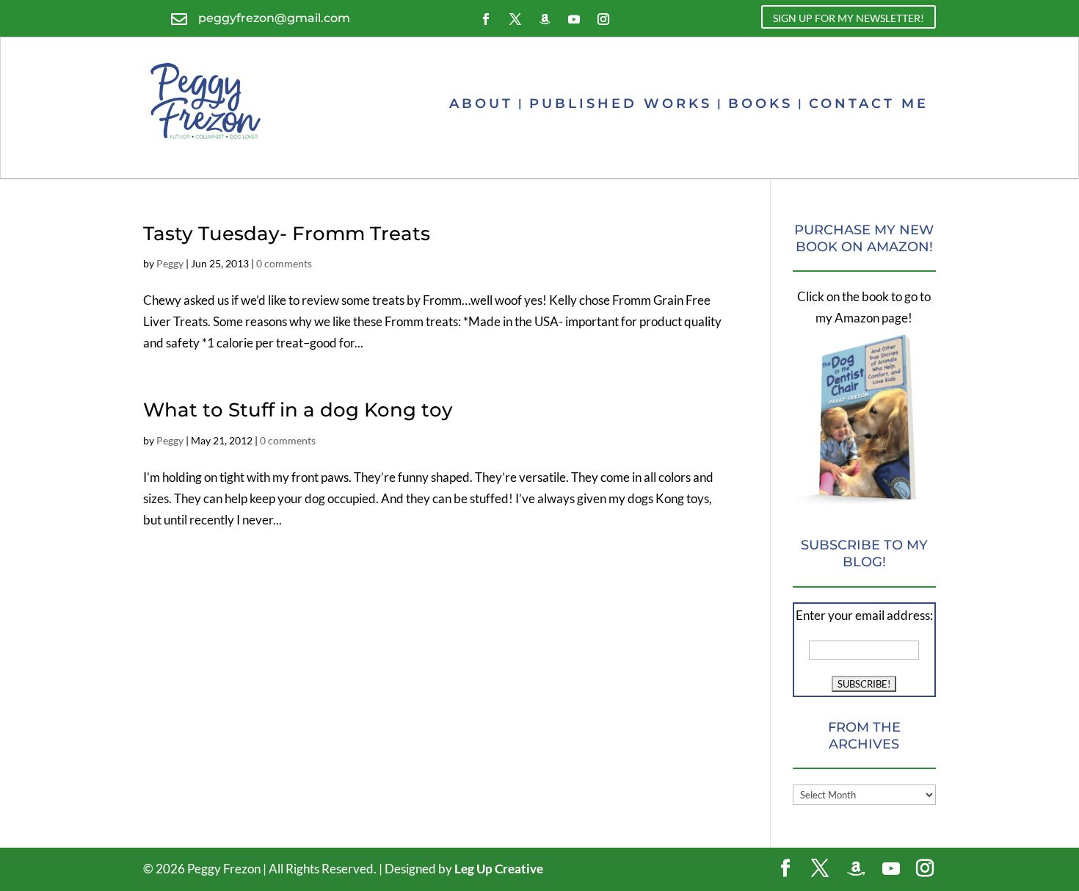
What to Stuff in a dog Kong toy (298, 410)
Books (760, 103)
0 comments (284, 263)
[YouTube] (891, 869)
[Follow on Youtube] (574, 19)
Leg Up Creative (498, 868)
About (481, 103)
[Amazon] (856, 869)
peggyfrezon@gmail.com (274, 18)
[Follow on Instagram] (603, 19)
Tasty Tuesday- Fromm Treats (286, 233)
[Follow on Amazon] (544, 19)
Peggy (170, 263)
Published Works (620, 103)
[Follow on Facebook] (486, 19)
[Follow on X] (515, 19)
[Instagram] (925, 869)
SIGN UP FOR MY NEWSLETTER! (848, 18)
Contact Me (869, 103)
